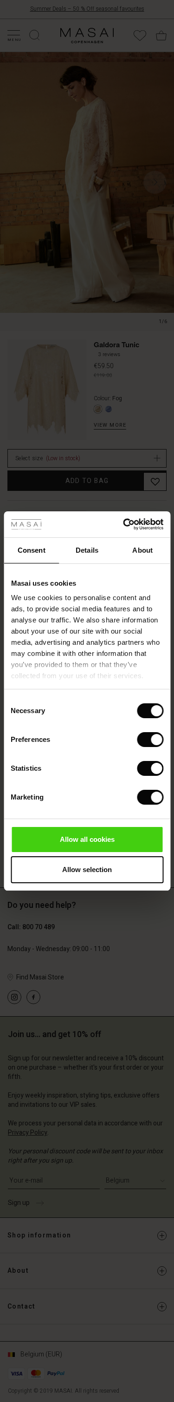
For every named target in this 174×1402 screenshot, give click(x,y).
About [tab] (142, 550)
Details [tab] (87, 550)
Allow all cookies (87, 839)
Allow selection (87, 869)
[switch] (150, 739)
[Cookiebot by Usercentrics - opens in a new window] (123, 524)
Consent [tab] (31, 550)
